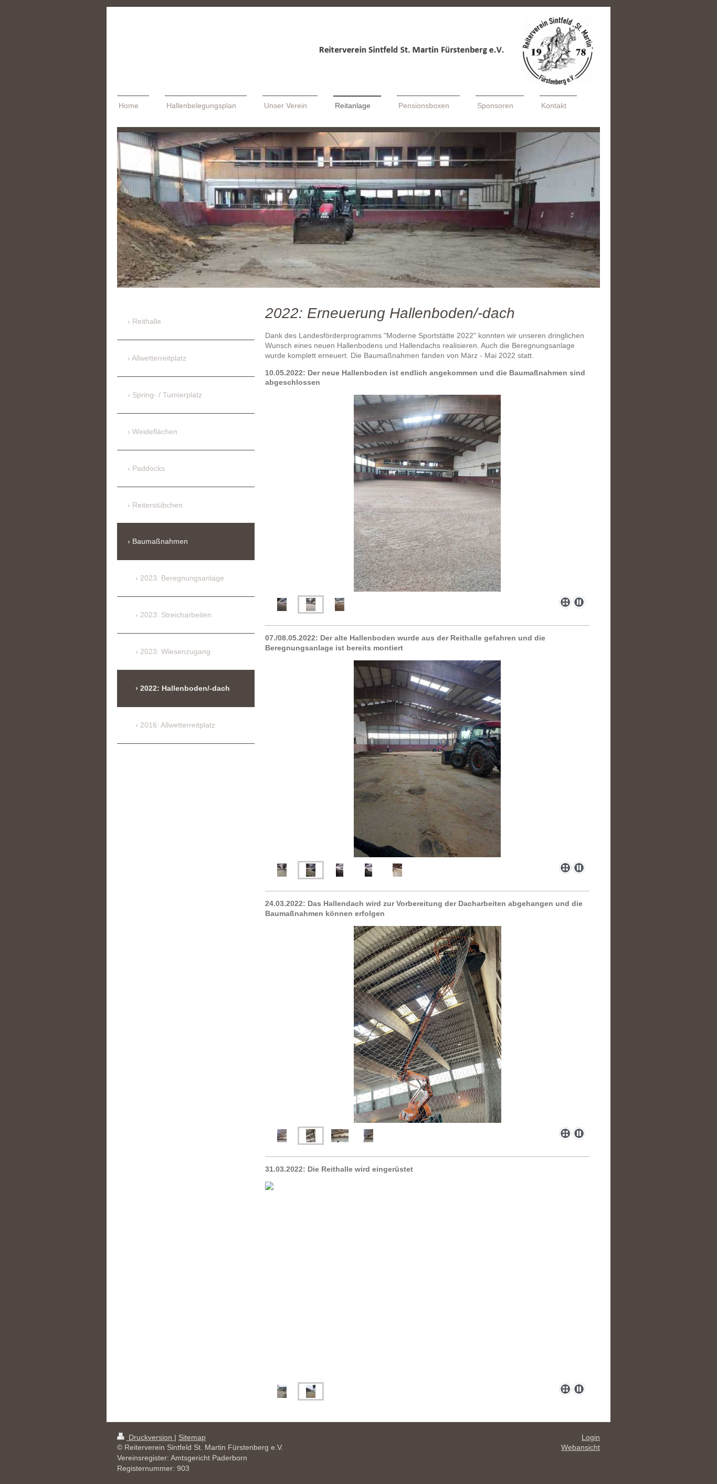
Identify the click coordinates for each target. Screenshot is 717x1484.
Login (591, 1437)
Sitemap (192, 1437)
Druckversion (150, 1437)
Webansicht (580, 1447)
